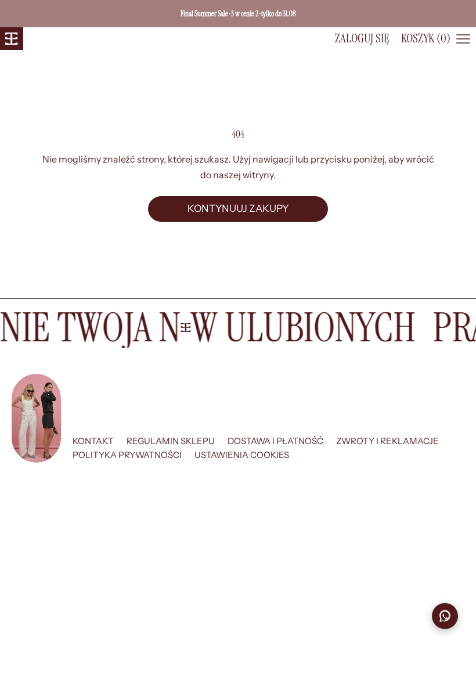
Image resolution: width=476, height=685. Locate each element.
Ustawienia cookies (241, 454)
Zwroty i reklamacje (387, 440)
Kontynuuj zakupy (238, 208)
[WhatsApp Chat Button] (445, 616)
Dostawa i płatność (275, 440)
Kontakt (93, 440)
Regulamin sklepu (171, 440)
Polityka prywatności (127, 454)
